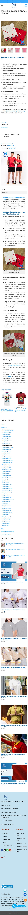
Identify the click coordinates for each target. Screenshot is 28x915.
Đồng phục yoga (6, 521)
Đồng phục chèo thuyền (7, 460)
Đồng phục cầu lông (6, 456)
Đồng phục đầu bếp (6, 471)
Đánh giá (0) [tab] (5, 192)
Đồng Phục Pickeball (7, 493)
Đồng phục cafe (5, 454)
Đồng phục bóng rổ (6, 451)
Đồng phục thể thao (6, 510)
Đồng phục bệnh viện (7, 441)
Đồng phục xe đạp (6, 519)
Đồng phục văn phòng (7, 512)
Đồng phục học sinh (6, 475)
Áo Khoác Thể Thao (6, 432)
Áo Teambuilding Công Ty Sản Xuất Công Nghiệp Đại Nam (7, 411)
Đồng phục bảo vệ (6, 438)
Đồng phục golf (5, 473)
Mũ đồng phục (5, 525)
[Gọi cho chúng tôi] (7, 850)
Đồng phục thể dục (6, 508)
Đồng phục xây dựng (7, 516)
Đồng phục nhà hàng (7, 490)
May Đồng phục (5, 523)
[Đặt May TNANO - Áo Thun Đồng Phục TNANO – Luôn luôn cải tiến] (14, 5)
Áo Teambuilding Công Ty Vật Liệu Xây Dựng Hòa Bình (20, 410)
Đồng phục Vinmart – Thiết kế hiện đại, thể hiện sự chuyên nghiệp (13, 755)
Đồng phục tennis (6, 506)
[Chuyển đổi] (2, 134)
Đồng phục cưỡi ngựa (7, 469)
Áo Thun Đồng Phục (8, 846)
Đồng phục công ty (6, 467)
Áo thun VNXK (6, 839)
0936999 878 (4, 128)
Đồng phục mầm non (7, 484)
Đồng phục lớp (5, 482)
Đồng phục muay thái (7, 488)
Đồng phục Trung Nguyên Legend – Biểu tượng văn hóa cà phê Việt (14, 697)
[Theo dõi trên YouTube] (10, 850)
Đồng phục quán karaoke (8, 499)
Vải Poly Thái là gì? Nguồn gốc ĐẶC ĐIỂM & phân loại (13, 783)
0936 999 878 (10, 0)
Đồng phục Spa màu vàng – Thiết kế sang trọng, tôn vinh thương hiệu (14, 726)
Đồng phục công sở (6, 464)
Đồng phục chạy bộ (6, 458)
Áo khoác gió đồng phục (7, 430)
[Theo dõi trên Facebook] (2, 850)
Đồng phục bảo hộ (6, 436)
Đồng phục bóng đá (6, 449)
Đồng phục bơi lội (6, 443)
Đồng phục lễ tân (6, 480)
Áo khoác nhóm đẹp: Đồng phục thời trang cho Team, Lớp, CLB (13, 668)
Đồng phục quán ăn (6, 497)
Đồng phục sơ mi (6, 501)
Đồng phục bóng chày (7, 445)
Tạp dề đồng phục (5, 534)
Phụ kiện (5, 842)
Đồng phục (9, 10)
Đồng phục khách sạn (7, 477)
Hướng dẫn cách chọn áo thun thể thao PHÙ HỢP (12, 582)
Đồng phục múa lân (6, 486)
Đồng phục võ (5, 514)
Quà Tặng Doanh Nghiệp (7, 531)
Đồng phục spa (5, 503)
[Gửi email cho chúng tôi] (5, 850)
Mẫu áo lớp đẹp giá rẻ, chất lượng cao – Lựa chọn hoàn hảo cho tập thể (14, 639)
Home (2, 10)
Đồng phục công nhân (7, 462)
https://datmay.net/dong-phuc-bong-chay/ (14, 111)
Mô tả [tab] (3, 189)
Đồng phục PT (5, 495)
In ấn (2, 528)
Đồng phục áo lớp (6, 434)
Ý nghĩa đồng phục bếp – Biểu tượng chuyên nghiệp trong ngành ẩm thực (13, 610)
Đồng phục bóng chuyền (7, 447)
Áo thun (3, 425)
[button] (2, 5)
